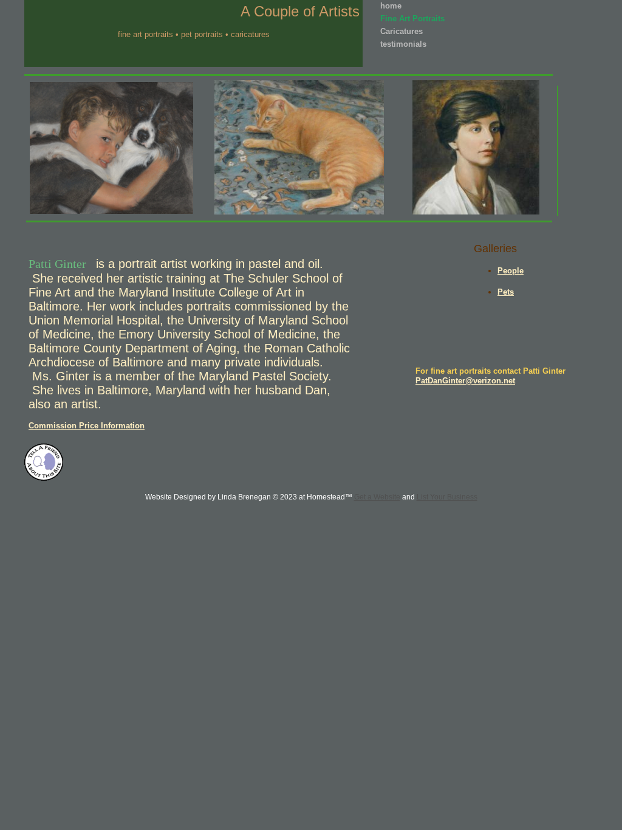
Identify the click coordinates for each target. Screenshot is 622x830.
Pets (505, 292)
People (510, 270)
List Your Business (447, 497)
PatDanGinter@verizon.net (465, 380)
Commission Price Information (87, 425)
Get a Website (377, 497)
